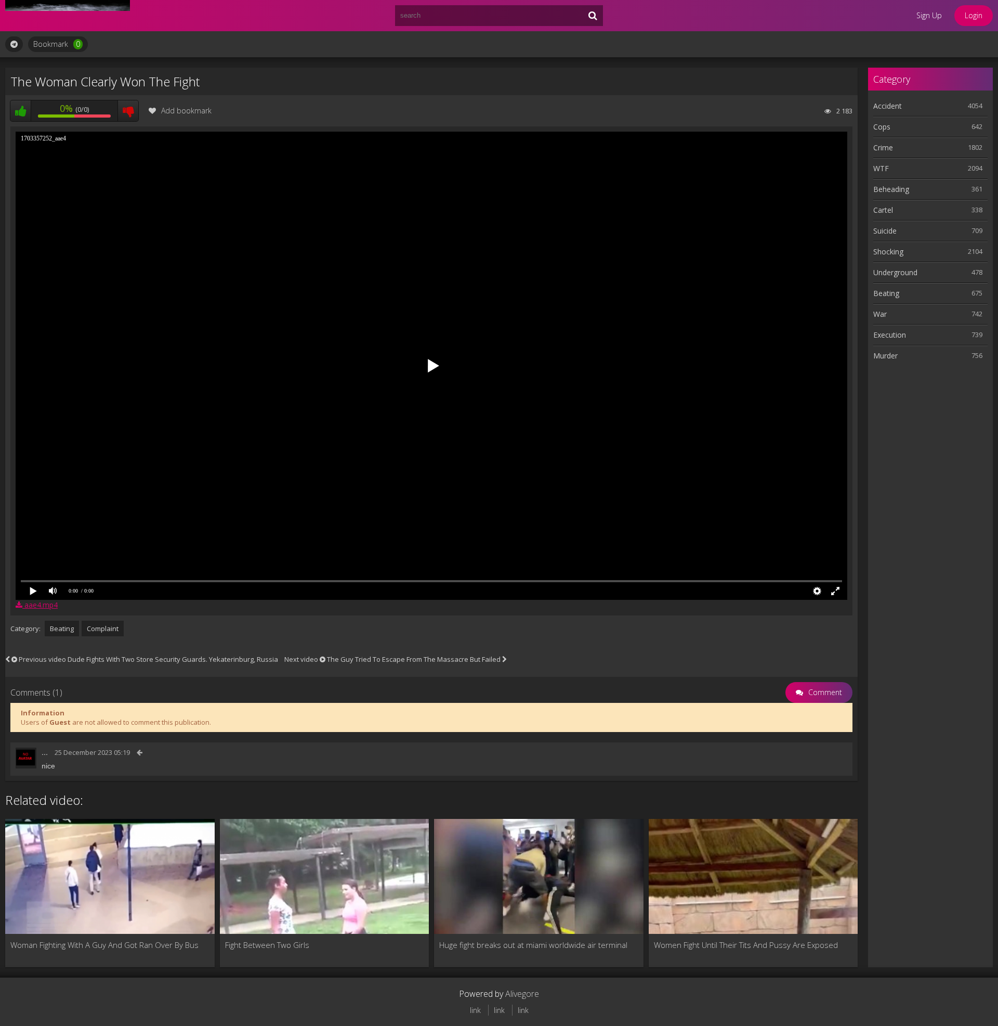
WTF (881, 168)
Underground (895, 272)
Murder (885, 356)
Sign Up (929, 15)
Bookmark (56, 44)
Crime (883, 147)
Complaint (103, 628)
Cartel (883, 210)
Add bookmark (186, 111)
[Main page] (67, 15)
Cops (881, 127)
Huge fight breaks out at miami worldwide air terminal (533, 945)
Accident (887, 106)
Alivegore (522, 993)
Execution (889, 335)
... (45, 752)
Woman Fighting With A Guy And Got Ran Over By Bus (104, 945)
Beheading (891, 189)
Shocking (888, 251)
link (475, 1010)
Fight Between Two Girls (267, 945)
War (880, 314)
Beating (62, 628)
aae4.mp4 (40, 605)
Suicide (885, 231)
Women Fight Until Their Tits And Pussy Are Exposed (746, 945)
